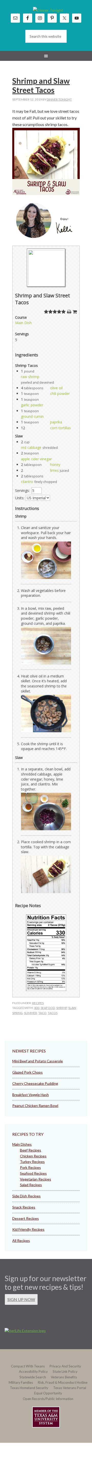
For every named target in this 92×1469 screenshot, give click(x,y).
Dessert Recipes (25, 1218)
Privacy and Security (65, 1366)
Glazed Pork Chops (27, 1072)
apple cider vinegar (36, 458)
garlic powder (32, 405)
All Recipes (21, 1240)
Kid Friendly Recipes (28, 1229)
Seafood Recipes (33, 1173)
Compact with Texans (28, 1366)
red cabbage (31, 447)
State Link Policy (65, 1371)
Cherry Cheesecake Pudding (35, 1083)
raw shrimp (30, 376)
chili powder (60, 393)
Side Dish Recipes (26, 1196)
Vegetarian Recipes (35, 1179)
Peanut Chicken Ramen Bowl (35, 1105)
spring (17, 1013)
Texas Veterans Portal (69, 1388)
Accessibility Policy (33, 1371)
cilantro (27, 481)
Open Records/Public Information (48, 1399)
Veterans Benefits (64, 1377)
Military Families (21, 1382)
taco (42, 1013)
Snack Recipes (23, 1207)
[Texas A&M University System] (46, 1418)
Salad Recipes (31, 1185)
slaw (72, 1008)
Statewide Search (32, 1377)
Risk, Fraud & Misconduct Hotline (62, 1382)
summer (30, 1013)
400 (36, 1008)
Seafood (48, 1008)
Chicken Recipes (33, 1156)
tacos (52, 1013)
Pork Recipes (30, 1167)
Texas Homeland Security (29, 1388)
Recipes (38, 1003)
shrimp (61, 1008)
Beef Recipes (30, 1150)
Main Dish (23, 322)
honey (55, 464)
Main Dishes (22, 1144)
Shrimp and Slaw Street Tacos (41, 85)
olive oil (56, 387)
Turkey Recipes (32, 1161)
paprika (56, 422)
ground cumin (32, 416)
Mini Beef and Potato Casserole (37, 1061)
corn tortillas (60, 427)
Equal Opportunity (48, 1393)
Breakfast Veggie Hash (30, 1094)
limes (54, 470)
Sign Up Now (21, 1299)
